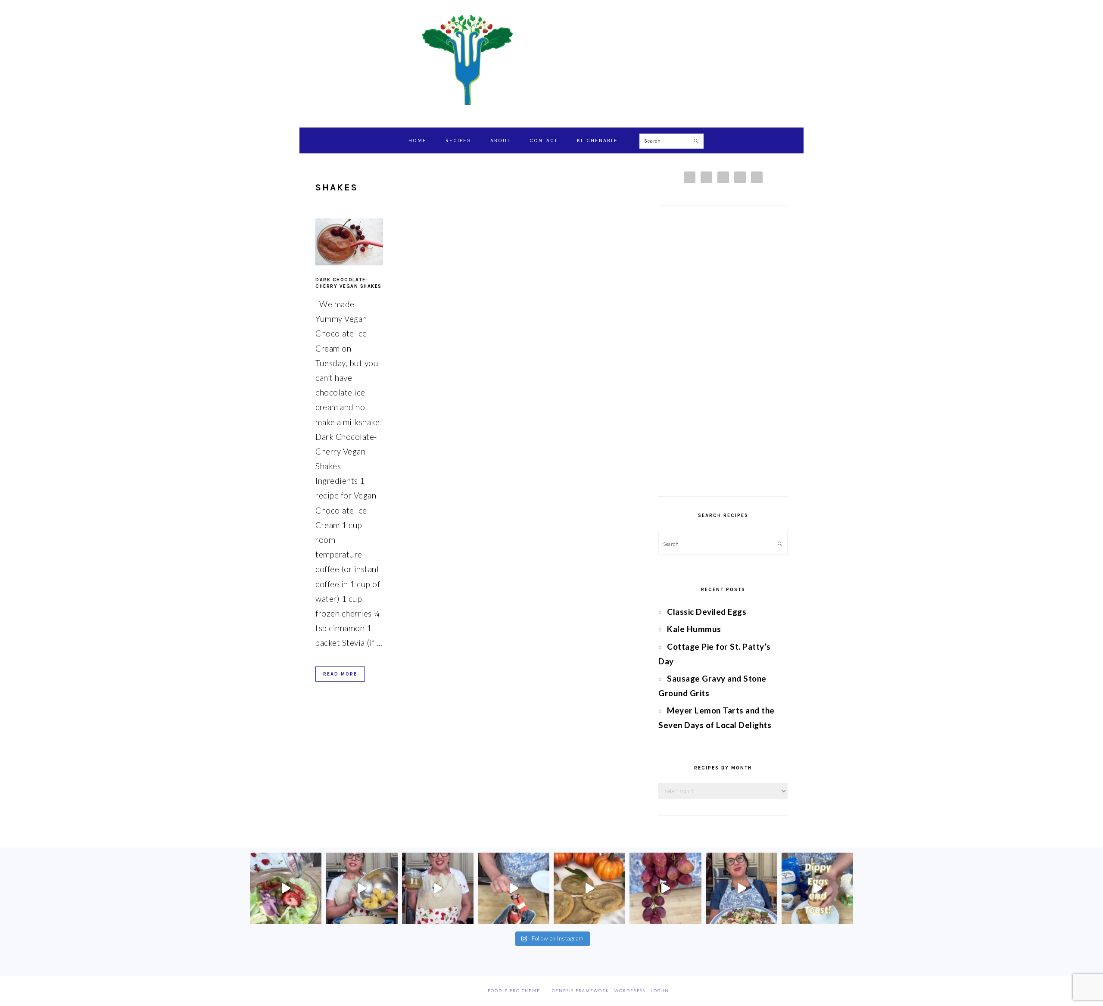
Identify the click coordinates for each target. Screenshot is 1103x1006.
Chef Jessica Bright (551, 60)
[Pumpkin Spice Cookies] (589, 888)
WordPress (629, 990)
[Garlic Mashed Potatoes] (361, 888)
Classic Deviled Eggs (706, 612)
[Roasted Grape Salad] (741, 888)
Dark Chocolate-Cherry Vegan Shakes (348, 283)
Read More (340, 674)
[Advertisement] (723, 351)
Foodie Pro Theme (514, 990)
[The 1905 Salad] (285, 888)
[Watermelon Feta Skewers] (513, 888)
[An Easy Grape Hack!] (665, 888)
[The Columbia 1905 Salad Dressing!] (438, 888)
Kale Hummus (694, 629)
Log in (660, 990)
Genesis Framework (580, 990)
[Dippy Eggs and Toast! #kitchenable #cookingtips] (817, 888)
